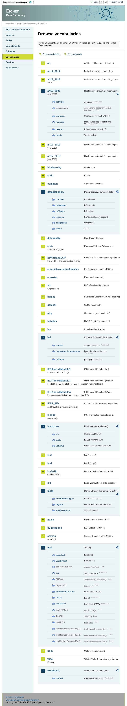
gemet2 (51, 305)
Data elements (13, 46)
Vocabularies (12, 57)
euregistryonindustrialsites (63, 269)
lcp (49, 483)
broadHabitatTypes (65, 498)
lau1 (49, 455)
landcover (53, 426)
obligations (61, 223)
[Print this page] (102, 2)
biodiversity (54, 167)
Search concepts (75, 54)
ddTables (60, 211)
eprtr (50, 246)
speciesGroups (63, 510)
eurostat (52, 277)
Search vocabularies (51, 54)
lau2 (49, 463)
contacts (60, 199)
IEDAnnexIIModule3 (59, 380)
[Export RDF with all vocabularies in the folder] (117, 94)
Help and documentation (18, 29)
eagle (58, 440)
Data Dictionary (29, 24)
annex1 (59, 345)
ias (49, 329)
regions (59, 504)
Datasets (10, 35)
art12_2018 (53, 79)
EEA (18, 2)
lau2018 (52, 471)
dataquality (53, 238)
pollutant (60, 359)
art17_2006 (53, 91)
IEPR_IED (53, 403)
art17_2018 (53, 156)
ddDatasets (61, 205)
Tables (9, 40)
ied (49, 337)
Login (96, 2)
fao (49, 285)
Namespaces (12, 67)
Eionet (18, 24)
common (52, 183)
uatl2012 (60, 446)
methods (60, 122)
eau (57, 573)
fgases (51, 296)
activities (60, 102)
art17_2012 (53, 144)
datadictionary (55, 192)
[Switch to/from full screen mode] (106, 2)
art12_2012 (53, 71)
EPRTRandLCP (56, 257)
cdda (50, 175)
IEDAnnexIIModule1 (59, 369)
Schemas (10, 51)
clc (57, 434)
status (59, 229)
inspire (51, 415)
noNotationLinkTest (65, 591)
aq (48, 63)
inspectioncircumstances (68, 351)
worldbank (53, 670)
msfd (50, 491)
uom (50, 651)
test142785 (61, 604)
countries (60, 116)
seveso (51, 536)
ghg (49, 313)
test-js (59, 597)
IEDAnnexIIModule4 (59, 392)
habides (52, 321)
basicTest (60, 555)
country (59, 678)
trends (59, 135)
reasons (60, 129)
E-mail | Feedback (15, 697)
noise (50, 519)
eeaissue (60, 217)
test (49, 547)
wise (50, 659)
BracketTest (61, 561)
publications (54, 528)
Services (10, 62)
